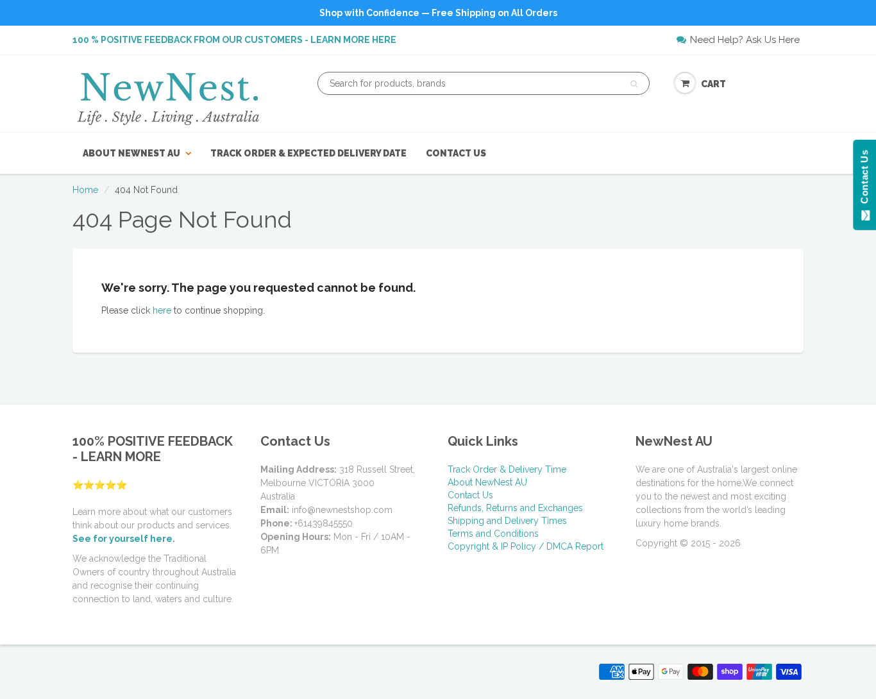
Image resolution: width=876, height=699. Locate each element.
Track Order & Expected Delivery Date (308, 153)
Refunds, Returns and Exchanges (515, 508)
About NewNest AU (131, 153)
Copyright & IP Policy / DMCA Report (525, 546)
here (162, 310)
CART (713, 84)
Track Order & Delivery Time (507, 469)
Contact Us (456, 153)
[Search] (634, 84)
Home (85, 190)
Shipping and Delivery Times (507, 521)
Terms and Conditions (493, 533)
